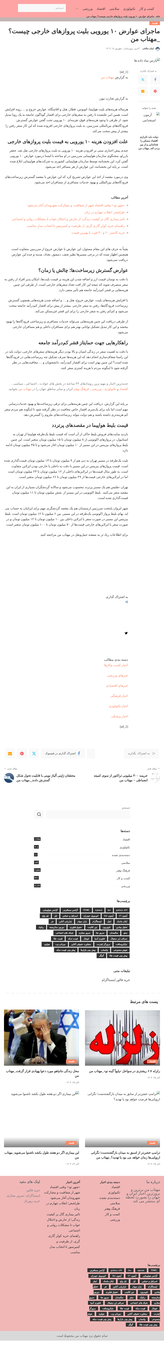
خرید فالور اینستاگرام (116, 980)
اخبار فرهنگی (119, 695)
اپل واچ (45, 916)
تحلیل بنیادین (121, 927)
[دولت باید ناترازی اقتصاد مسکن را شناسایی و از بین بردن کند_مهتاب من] (149, 122)
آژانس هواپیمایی (50, 910)
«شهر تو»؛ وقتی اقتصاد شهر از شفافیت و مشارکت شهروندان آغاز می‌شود (76, 205)
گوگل (101, 955)
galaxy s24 (121, 910)
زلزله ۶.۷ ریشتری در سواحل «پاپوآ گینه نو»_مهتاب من (124, 1071)
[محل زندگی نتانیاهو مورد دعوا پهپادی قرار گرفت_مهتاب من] (41, 1038)
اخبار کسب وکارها (116, 665)
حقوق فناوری (76, 927)
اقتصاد (155, 23)
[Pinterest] (155, 91)
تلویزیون (106, 927)
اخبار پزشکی (119, 716)
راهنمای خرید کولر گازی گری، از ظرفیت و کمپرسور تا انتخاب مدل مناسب (76, 225)
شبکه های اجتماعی (64, 933)
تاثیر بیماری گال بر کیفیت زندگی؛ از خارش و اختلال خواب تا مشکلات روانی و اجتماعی (68, 219)
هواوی (47, 944)
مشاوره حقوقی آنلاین (81, 944)
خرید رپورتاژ (32, 1201)
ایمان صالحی (148, 48)
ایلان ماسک (122, 921)
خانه (158, 16)
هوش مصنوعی (120, 950)
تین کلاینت (92, 927)
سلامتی (125, 862)
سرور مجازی (84, 933)
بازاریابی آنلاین (65, 921)
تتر (52, 921)
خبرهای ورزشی (117, 675)
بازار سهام (82, 921)
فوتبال (86, 938)
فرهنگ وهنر (81, 389)
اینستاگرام (97, 921)
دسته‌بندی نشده (121, 855)
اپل (55, 916)
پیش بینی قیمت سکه (65, 950)
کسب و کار (123, 878)
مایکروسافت (121, 944)
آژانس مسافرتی (70, 910)
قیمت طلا (57, 938)
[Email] (143, 91)
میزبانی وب (60, 944)
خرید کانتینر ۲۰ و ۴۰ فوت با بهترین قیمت (98, 232)
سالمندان (114, 933)
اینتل (109, 921)
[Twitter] (143, 80)
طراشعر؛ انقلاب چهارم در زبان (104, 212)
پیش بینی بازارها (88, 950)
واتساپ (104, 950)
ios (109, 910)
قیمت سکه (73, 938)
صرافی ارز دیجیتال (118, 938)
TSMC (86, 910)
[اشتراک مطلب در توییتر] (126, 634)
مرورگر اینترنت (103, 944)
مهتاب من (107, 77)
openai (98, 910)
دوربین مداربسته (56, 927)
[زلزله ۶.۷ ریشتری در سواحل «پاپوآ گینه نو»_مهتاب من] (122, 1038)
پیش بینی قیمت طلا (118, 955)
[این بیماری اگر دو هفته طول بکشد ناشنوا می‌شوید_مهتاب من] (41, 1119)
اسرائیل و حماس (70, 916)
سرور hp (100, 933)
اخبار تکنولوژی (118, 706)
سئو (125, 933)
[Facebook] (155, 80)
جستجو (126, 807)
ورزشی (97, 389)
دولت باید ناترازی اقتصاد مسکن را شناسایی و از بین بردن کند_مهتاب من (149, 143)
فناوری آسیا (100, 938)
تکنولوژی (110, 389)
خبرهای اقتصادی (117, 685)
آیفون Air (108, 916)
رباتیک (41, 927)
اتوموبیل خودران (90, 916)
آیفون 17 (123, 916)
